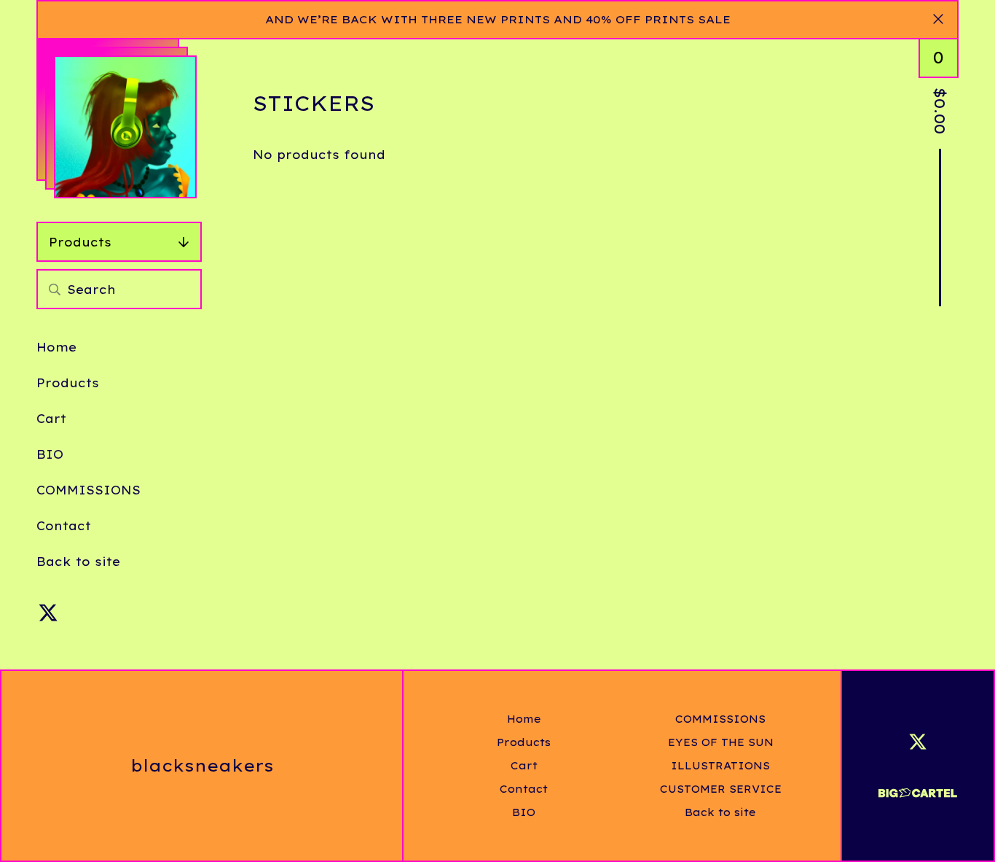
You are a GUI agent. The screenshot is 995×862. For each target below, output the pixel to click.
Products (80, 242)
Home (56, 347)
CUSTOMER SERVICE (721, 789)
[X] (48, 612)
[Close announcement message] (938, 19)
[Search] (54, 289)
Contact (63, 526)
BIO (49, 454)
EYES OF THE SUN (721, 742)
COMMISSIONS (88, 490)
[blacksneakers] (125, 126)
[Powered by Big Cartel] (917, 786)
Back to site (78, 561)
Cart (51, 418)
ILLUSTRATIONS (720, 765)
